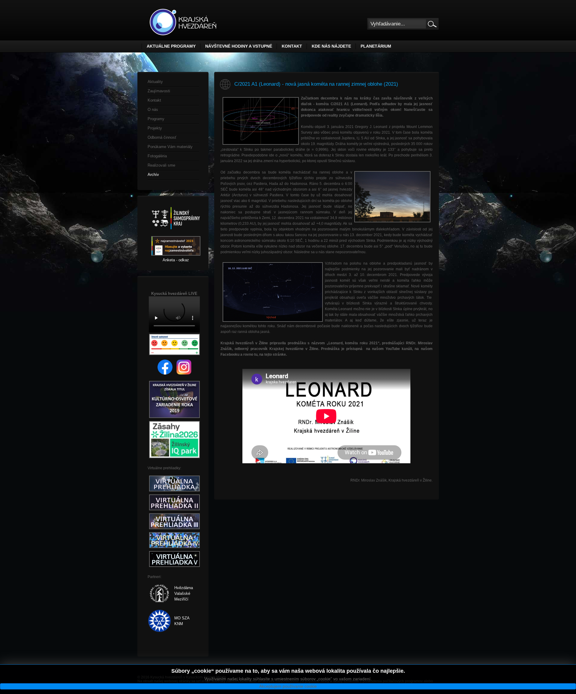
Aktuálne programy (171, 46)
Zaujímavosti (159, 91)
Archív (153, 174)
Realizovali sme (161, 165)
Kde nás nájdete (331, 46)
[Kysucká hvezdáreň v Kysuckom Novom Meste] (183, 22)
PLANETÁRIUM (376, 46)
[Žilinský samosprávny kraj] (175, 233)
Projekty (155, 128)
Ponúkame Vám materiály (170, 146)
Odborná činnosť (162, 137)
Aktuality (155, 81)
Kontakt (292, 46)
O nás (153, 109)
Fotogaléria (157, 156)
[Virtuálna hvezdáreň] (174, 491)
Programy (156, 119)
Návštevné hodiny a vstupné (238, 46)
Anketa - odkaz (176, 260)
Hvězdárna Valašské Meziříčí (183, 593)
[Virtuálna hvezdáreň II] (174, 510)
